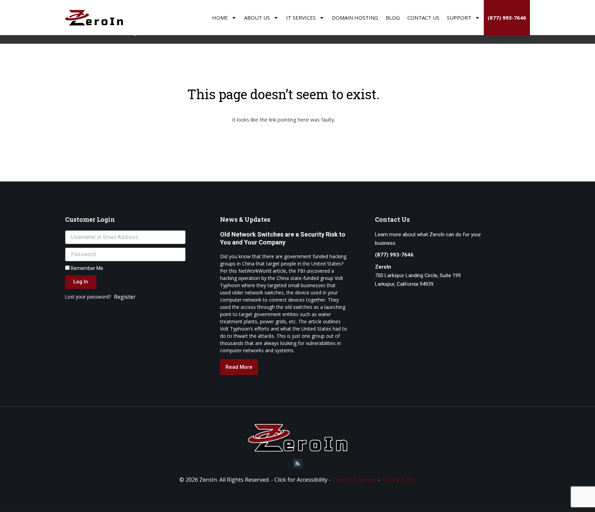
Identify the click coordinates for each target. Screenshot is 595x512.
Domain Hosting (355, 17)
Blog (393, 17)
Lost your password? (88, 296)
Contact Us (423, 17)
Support (459, 17)
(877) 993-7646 (507, 17)
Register (125, 297)
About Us (257, 17)
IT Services (301, 17)
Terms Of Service (354, 479)
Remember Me (86, 268)
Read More (239, 367)
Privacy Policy (398, 479)
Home (220, 17)
